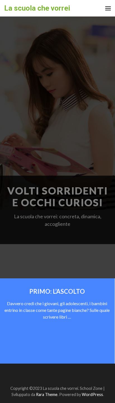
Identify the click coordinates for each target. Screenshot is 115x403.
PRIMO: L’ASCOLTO (57, 291)
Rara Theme (47, 394)
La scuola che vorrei (37, 8)
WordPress (92, 394)
